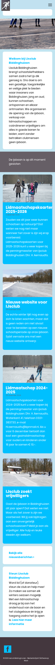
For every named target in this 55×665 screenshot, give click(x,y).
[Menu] (50, 5)
